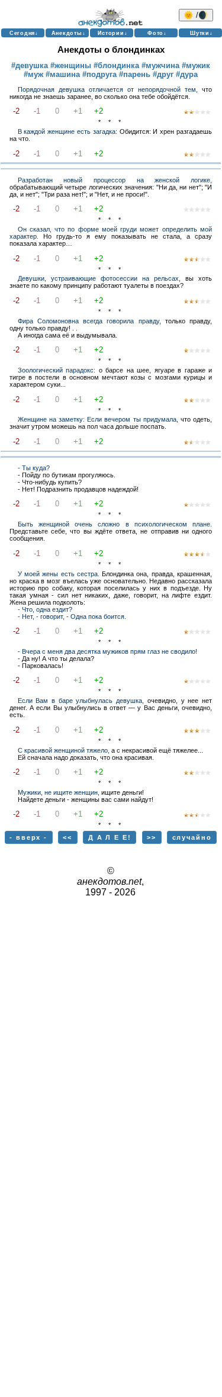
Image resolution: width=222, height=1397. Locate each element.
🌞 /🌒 (196, 15)
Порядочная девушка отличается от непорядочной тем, (108, 89)
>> (151, 837)
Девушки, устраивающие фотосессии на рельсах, (99, 278)
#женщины (70, 65)
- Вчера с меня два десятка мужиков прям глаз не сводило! (107, 651)
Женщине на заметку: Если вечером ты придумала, (98, 419)
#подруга (99, 74)
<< (67, 837)
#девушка (29, 65)
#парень (134, 74)
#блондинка (116, 65)
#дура (187, 74)
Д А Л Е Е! (109, 837)
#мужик (196, 65)
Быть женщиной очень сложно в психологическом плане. (115, 524)
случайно (192, 837)
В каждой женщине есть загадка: (67, 131)
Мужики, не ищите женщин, (58, 792)
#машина (63, 74)
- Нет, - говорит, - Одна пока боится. (72, 616)
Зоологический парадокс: (56, 370)
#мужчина (160, 65)
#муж (33, 74)
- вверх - (28, 837)
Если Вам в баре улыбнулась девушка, (81, 700)
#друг (163, 74)
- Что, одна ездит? (45, 609)
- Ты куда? (34, 467)
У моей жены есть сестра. (58, 573)
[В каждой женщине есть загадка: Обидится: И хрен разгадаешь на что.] (197, 155)
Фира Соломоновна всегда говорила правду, (89, 321)
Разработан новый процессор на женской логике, (115, 180)
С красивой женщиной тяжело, (64, 750)
